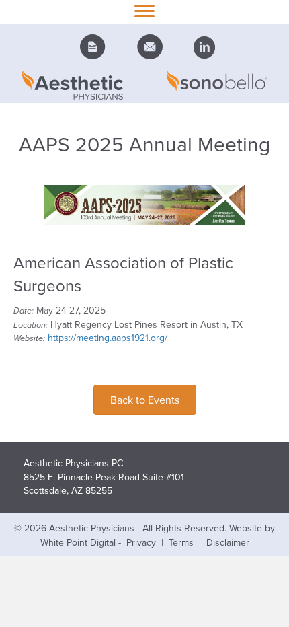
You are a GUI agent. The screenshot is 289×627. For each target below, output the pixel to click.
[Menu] (144, 11)
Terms (181, 542)
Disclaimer (227, 542)
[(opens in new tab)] (144, 204)
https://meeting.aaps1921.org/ (107, 337)
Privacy (141, 542)
